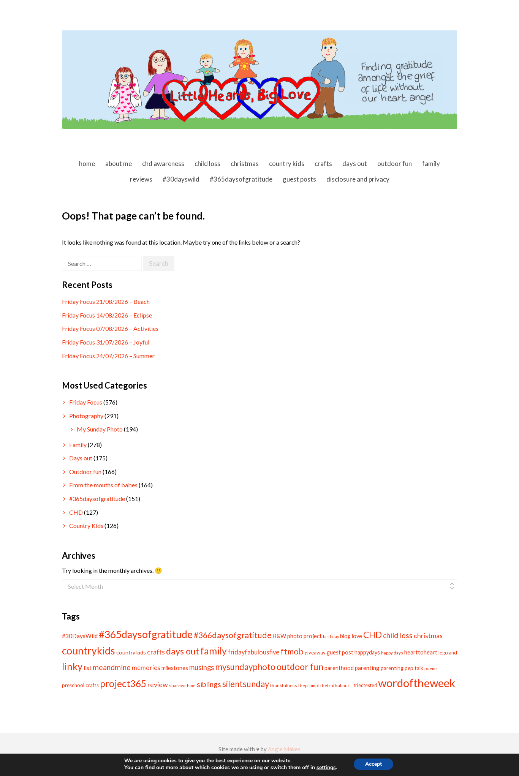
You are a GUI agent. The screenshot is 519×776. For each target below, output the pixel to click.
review (157, 684)
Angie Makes (284, 749)
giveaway (315, 653)
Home (87, 164)
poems (431, 668)
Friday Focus (85, 402)
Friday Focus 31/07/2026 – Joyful (105, 342)
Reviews (141, 179)
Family (431, 164)
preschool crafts (80, 685)
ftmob (292, 651)
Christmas (245, 164)
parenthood (339, 668)
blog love (351, 636)
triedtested (365, 685)
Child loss (207, 164)
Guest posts (299, 179)
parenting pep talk (402, 668)
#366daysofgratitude (233, 635)
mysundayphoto (245, 667)
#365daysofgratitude (241, 179)
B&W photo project (297, 635)
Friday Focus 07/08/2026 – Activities (110, 328)
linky (72, 666)
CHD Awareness (163, 164)
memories (146, 668)
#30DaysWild (80, 635)
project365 (123, 683)
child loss (398, 635)
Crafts (323, 164)
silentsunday (245, 684)
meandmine (112, 667)
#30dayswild (181, 179)
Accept (373, 764)
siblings (209, 684)
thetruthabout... (336, 685)
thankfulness (283, 685)
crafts (156, 652)
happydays (367, 652)
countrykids (88, 651)
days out (182, 651)
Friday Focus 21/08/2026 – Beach (106, 301)
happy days (392, 653)
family (213, 650)
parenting (367, 667)
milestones (174, 668)
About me (118, 164)
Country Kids (286, 164)
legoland (447, 653)
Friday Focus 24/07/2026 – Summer (108, 355)
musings (201, 667)
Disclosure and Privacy (357, 179)
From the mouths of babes (103, 484)
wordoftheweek (416, 682)
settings (326, 767)
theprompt (308, 685)
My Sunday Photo (100, 429)
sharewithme (182, 685)
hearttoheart (420, 652)
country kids (131, 652)
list (88, 667)
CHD (76, 512)
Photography (86, 415)
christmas (428, 635)
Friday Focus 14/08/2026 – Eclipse (107, 315)
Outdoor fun (394, 164)
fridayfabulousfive (253, 652)
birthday (331, 636)
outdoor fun (300, 666)
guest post (340, 652)
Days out (354, 164)
